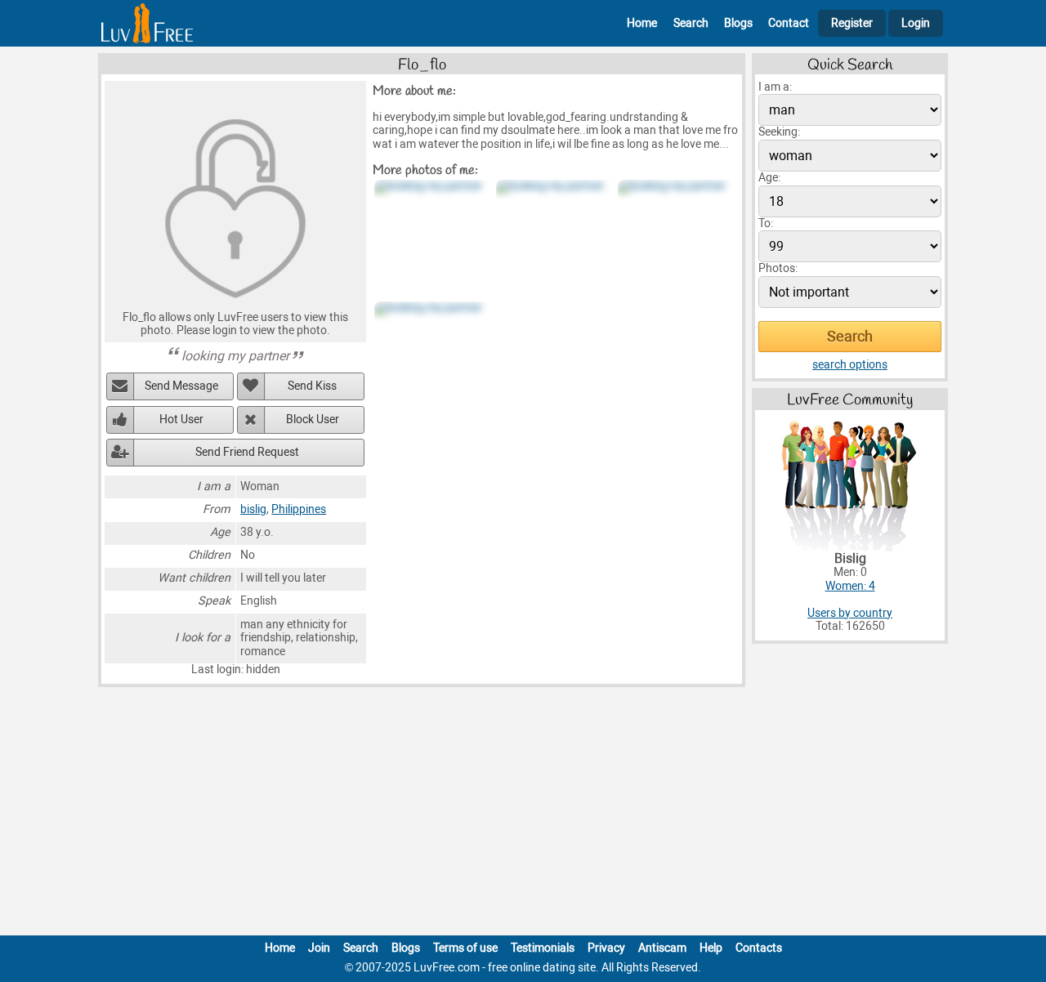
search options (849, 365)
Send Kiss (312, 386)
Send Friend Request (247, 452)
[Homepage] (147, 23)
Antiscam (662, 948)
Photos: (778, 268)
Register (852, 23)
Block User (312, 419)
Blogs (738, 23)
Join (319, 948)
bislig (253, 509)
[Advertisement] (523, 814)
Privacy (606, 948)
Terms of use (465, 948)
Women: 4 (850, 586)
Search (691, 23)
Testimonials (542, 948)
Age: (769, 178)
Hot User (181, 419)
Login (915, 23)
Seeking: (779, 132)
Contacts (758, 948)
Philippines (298, 509)
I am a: (775, 87)
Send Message (181, 386)
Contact (788, 23)
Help (711, 948)
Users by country (849, 613)
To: (765, 223)
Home (642, 23)
